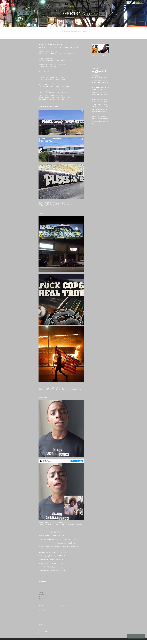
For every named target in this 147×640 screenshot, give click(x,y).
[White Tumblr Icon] (105, 71)
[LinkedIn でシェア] (46, 610)
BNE (106, 80)
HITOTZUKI (103, 99)
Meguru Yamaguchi (95, 114)
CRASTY (101, 85)
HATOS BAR (94, 97)
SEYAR (63, 606)
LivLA (96, 109)
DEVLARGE (98, 87)
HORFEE (93, 102)
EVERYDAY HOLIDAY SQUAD (97, 89)
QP (92, 123)
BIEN (104, 80)
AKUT (104, 77)
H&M (102, 94)
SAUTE (40, 606)
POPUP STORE (105, 119)
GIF (103, 92)
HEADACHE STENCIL (101, 97)
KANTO (96, 106)
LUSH (93, 109)
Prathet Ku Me (105, 121)
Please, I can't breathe (53, 606)
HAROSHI (106, 94)
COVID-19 (97, 85)
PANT (98, 119)
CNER (93, 85)
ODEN (99, 116)
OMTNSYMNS (103, 116)
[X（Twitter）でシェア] (43, 610)
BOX (92, 82)
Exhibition (105, 89)
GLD (105, 92)
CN (107, 82)
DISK (102, 87)
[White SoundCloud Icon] (99, 71)
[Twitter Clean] (102, 71)
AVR (106, 77)
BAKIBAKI (100, 80)
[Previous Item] (94, 48)
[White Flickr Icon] (93, 71)
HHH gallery (94, 99)
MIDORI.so (100, 109)
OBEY (96, 116)
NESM (93, 116)
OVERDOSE (94, 119)
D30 (104, 85)
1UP (60, 606)
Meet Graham (103, 111)
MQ (103, 109)
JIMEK (95, 104)
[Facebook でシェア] (39, 610)
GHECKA (100, 92)
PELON (101, 119)
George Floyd (45, 606)
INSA (102, 102)
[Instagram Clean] (96, 71)
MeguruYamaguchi (103, 114)
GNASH (93, 94)
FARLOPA (93, 92)
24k (95, 77)
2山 (97, 77)
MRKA (106, 109)
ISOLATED (105, 102)
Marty (98, 111)
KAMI (93, 106)
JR (106, 104)
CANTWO (99, 82)
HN (106, 99)
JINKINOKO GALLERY (101, 104)
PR (92, 121)
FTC (97, 92)
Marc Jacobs (94, 111)
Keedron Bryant (68, 606)
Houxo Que (98, 102)
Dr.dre (74, 606)
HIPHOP (98, 99)
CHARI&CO (104, 82)
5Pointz (100, 77)
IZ (92, 104)
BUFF (95, 82)
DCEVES (93, 87)
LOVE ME (106, 106)
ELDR (108, 87)
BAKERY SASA (94, 80)
